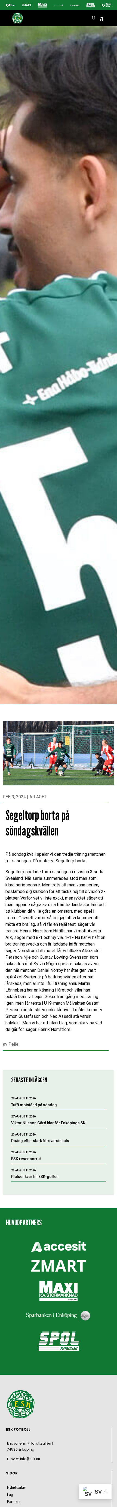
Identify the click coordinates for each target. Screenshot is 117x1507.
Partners (13, 1501)
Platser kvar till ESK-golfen (35, 1176)
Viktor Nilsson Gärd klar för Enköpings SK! (49, 1123)
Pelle (13, 1044)
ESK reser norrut (26, 1159)
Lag (10, 1494)
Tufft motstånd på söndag (34, 1105)
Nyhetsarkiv (16, 1487)
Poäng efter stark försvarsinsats (40, 1141)
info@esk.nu (30, 1458)
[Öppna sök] (93, 18)
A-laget (38, 796)
